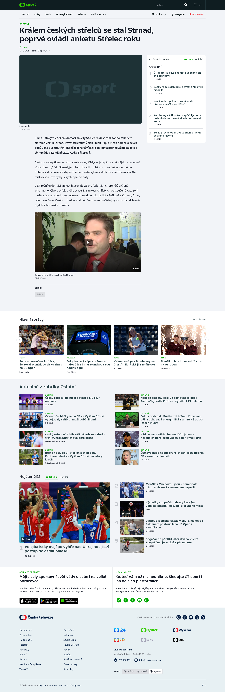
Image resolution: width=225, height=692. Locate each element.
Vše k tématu (199, 319)
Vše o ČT (23, 669)
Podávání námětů (73, 659)
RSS (204, 685)
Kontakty (68, 669)
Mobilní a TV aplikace (30, 664)
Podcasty (24, 649)
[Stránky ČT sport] (149, 631)
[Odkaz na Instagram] (118, 600)
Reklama (68, 634)
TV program (25, 630)
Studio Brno (70, 639)
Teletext (23, 644)
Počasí (22, 654)
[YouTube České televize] (190, 617)
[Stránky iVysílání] (182, 631)
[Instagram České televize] (178, 617)
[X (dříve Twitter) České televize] (197, 617)
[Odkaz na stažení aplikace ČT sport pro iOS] (28, 601)
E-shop (23, 659)
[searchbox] (168, 5)
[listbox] (142, 671)
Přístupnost (75, 685)
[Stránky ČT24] (120, 631)
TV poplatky (25, 639)
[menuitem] (25, 14)
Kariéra (67, 654)
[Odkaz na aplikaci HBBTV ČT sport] (69, 601)
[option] (128, 671)
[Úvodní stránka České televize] (36, 617)
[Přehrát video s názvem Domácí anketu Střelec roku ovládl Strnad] (87, 242)
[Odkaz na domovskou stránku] (32, 5)
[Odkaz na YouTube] (139, 600)
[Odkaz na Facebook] (125, 600)
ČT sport (23, 47)
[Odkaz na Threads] (146, 600)
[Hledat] (186, 5)
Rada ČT (68, 649)
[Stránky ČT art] (147, 640)
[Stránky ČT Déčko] (119, 640)
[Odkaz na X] (132, 600)
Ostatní (24, 24)
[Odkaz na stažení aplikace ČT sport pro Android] (49, 601)
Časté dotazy (70, 664)
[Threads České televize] (203, 617)
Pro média (69, 630)
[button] (88, 242)
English (42, 685)
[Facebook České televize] (184, 617)
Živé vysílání (25, 634)
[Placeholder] (80, 89)
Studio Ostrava (71, 644)
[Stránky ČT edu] (178, 640)
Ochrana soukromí (57, 685)
